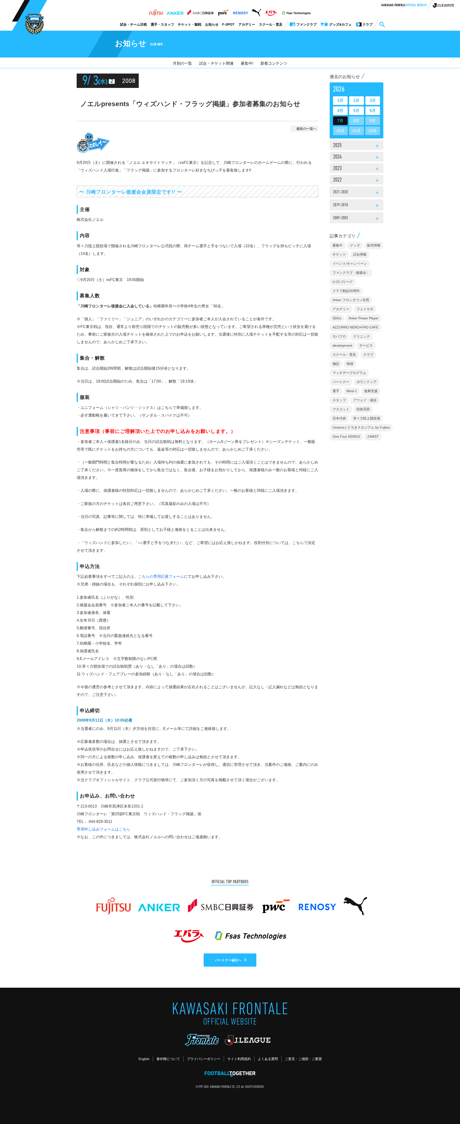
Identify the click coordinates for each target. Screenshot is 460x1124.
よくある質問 (268, 1059)
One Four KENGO (346, 436)
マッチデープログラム (349, 373)
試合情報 (360, 254)
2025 (356, 146)
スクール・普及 (270, 24)
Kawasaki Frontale (404, 5)
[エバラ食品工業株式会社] (270, 11)
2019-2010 (356, 206)
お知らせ (211, 24)
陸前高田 (363, 409)
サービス (366, 345)
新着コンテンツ (273, 63)
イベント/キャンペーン (350, 263)
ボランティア (366, 382)
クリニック (361, 336)
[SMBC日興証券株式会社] (200, 11)
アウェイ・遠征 (365, 400)
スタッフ (339, 400)
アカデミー (246, 24)
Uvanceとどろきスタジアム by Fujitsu (361, 427)
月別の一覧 (182, 63)
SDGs (337, 318)
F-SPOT (228, 24)
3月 (373, 100)
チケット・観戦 (189, 24)
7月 (340, 121)
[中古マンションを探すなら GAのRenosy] (240, 11)
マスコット (341, 409)
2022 (356, 180)
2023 (356, 169)
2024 (356, 157)
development (342, 345)
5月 (356, 111)
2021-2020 (356, 193)
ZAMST (373, 436)
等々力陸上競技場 (366, 418)
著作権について (168, 1059)
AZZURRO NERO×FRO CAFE (355, 327)
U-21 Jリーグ (343, 282)
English (144, 1059)
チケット (339, 254)
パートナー (341, 382)
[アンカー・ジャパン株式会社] (175, 11)
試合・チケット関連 (216, 63)
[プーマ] (256, 11)
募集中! (247, 63)
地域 (349, 364)
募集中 (338, 245)
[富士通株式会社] (156, 11)
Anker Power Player (364, 318)
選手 (336, 391)
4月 (340, 111)
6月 (373, 111)
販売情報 (373, 245)
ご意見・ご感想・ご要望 (303, 1059)
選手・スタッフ (162, 24)
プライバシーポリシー (203, 1059)
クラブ (368, 354)
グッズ (355, 245)
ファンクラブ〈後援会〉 (351, 273)
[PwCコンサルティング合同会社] (223, 11)
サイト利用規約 (239, 1059)
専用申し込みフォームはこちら (103, 829)
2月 (356, 100)
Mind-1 (351, 391)
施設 (336, 364)
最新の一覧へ (306, 129)
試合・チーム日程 (133, 24)
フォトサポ (364, 309)
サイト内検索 (382, 24)
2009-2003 (356, 219)
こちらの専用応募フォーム (161, 576)
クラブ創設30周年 (346, 291)
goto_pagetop (444, 1106)
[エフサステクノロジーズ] (296, 11)
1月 (340, 100)
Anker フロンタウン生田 (351, 300)
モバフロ (339, 336)
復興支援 (371, 391)
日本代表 (339, 418)
